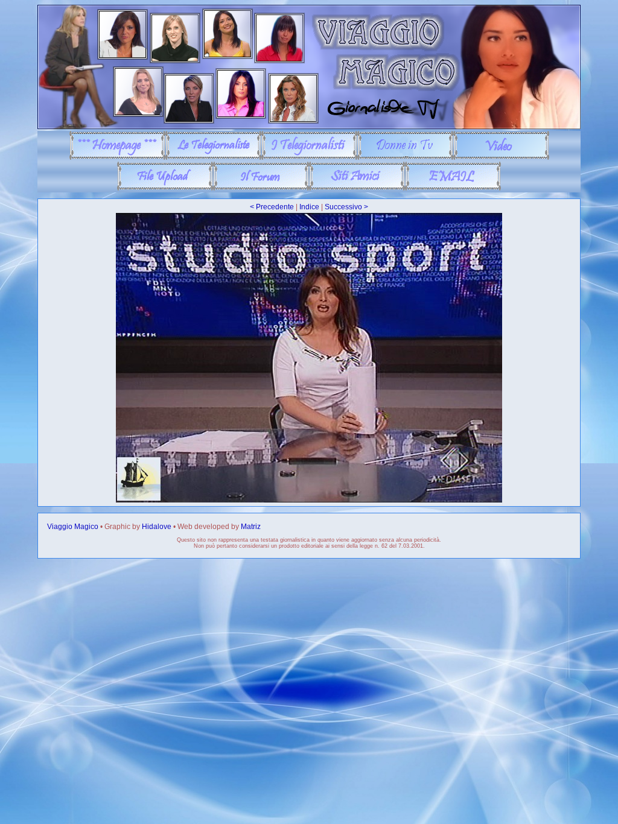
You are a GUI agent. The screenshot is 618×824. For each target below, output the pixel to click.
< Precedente (272, 207)
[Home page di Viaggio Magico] (117, 157)
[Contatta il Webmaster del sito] (453, 188)
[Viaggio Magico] (309, 126)
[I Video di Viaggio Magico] (501, 157)
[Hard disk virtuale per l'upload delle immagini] (165, 188)
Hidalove (156, 526)
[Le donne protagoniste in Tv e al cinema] (405, 157)
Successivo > (346, 207)
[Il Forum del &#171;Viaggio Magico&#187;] (261, 188)
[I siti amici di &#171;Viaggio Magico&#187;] (357, 188)
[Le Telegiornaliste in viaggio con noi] (213, 157)
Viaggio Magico (72, 526)
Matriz (251, 526)
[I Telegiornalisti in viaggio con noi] (309, 157)
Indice (309, 207)
